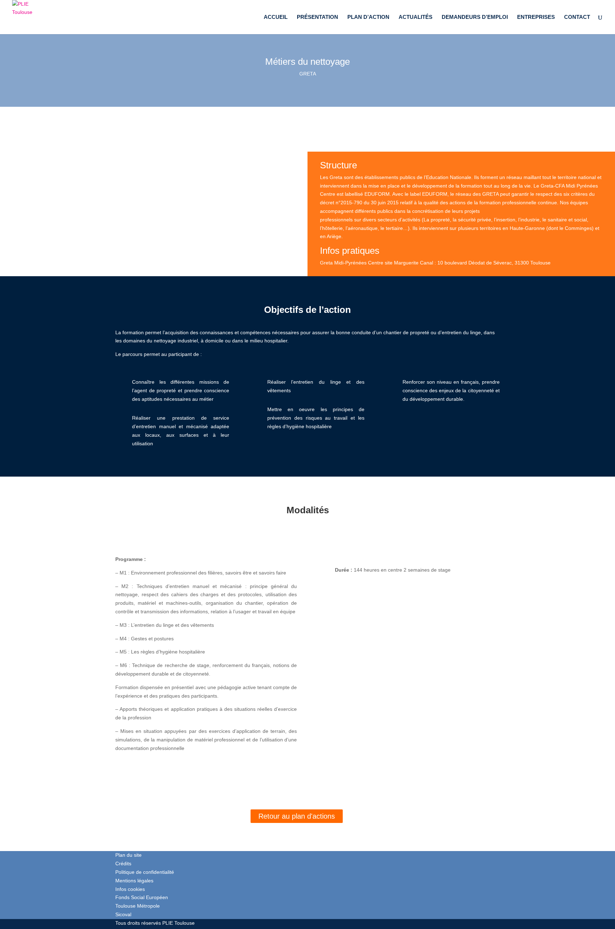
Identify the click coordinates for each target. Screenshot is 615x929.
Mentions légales (134, 880)
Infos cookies (130, 889)
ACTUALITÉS (415, 17)
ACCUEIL (276, 17)
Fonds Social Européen (141, 897)
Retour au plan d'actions (296, 816)
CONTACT (577, 17)
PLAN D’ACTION (368, 17)
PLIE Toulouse (178, 923)
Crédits (123, 863)
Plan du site (128, 855)
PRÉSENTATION (317, 17)
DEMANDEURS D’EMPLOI (475, 17)
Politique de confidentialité (144, 872)
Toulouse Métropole (137, 906)
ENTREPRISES (536, 17)
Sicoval (123, 914)
